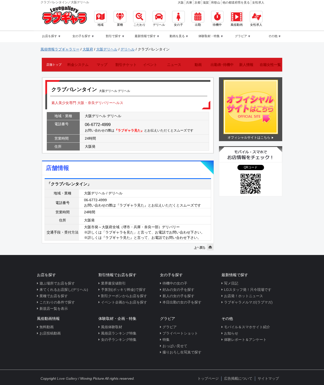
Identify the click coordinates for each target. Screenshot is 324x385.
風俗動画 (237, 25)
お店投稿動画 (50, 333)
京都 (197, 2)
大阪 (181, 2)
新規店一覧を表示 (53, 308)
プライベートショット (180, 333)
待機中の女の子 (175, 283)
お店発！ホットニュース (243, 296)
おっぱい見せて (175, 346)
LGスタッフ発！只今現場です (247, 290)
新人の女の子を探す (178, 296)
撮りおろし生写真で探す (182, 352)
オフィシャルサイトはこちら (249, 137)
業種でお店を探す (53, 296)
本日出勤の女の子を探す (182, 302)
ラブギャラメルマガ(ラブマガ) (248, 302)
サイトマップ (268, 378)
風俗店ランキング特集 (118, 333)
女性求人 (258, 2)
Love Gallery (67, 378)
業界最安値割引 (113, 283)
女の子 (178, 25)
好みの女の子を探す (178, 290)
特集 (166, 340)
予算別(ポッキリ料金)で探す (123, 290)
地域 (100, 25)
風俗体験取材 (111, 327)
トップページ (208, 378)
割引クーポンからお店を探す (124, 296)
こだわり (139, 25)
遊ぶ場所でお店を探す (57, 283)
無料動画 (46, 327)
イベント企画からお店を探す (124, 302)
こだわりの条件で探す (57, 302)
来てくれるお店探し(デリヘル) (63, 290)
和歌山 (215, 2)
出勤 (198, 25)
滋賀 (206, 2)
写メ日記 (231, 283)
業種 (120, 25)
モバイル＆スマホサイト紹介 (247, 327)
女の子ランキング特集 (118, 340)
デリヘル (159, 25)
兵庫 (189, 2)
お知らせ (231, 333)
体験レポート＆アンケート (245, 340)
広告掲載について (238, 378)
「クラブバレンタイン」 (69, 184)
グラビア (170, 327)
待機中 (217, 25)
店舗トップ (54, 64)
